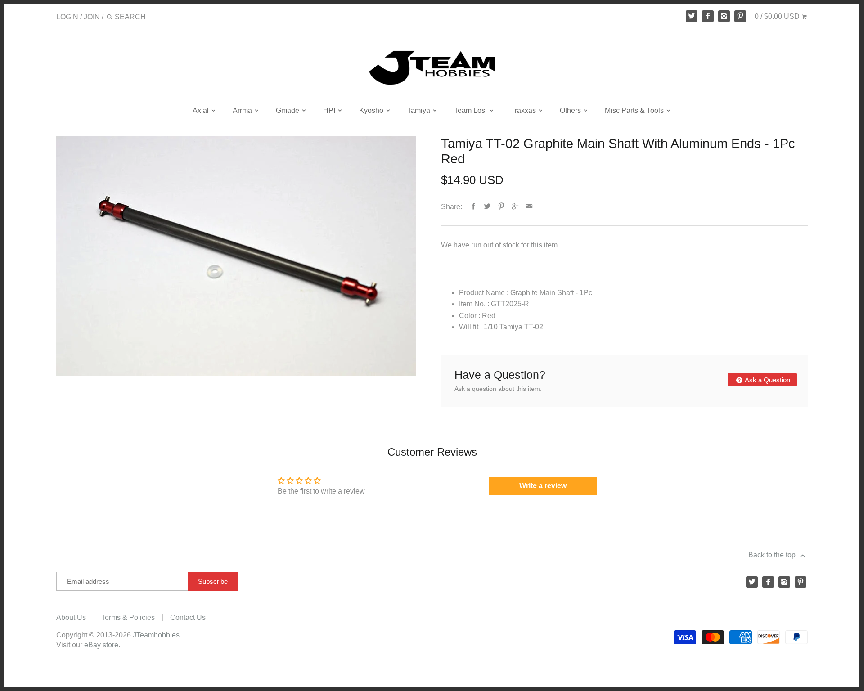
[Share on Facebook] (473, 207)
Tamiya (419, 110)
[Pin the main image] (501, 207)
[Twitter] (692, 16)
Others (571, 110)
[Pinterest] (740, 16)
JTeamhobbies (156, 635)
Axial (202, 110)
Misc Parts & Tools (635, 110)
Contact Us (188, 617)
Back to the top (772, 555)
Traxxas (524, 110)
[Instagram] (724, 16)
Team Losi (471, 110)
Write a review (543, 485)
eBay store (101, 645)
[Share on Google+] (515, 207)
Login (67, 17)
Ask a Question (766, 380)
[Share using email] (529, 207)
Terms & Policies (128, 617)
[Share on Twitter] (487, 207)
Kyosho (372, 110)
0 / (777, 16)
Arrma (243, 110)
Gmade (288, 110)
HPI (330, 110)
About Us (71, 617)
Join (92, 17)
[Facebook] (708, 16)
